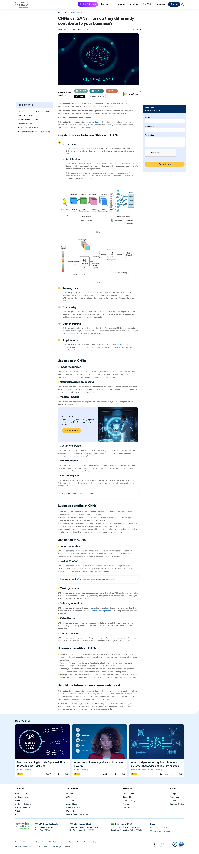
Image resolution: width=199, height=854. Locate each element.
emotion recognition (114, 372)
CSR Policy (53, 842)
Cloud (17, 811)
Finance (126, 804)
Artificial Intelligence (139, 770)
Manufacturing (129, 800)
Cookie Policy (41, 842)
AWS (68, 797)
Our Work (147, 4)
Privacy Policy (28, 842)
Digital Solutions (88, 4)
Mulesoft (70, 811)
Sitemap (96, 842)
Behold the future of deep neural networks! (34, 132)
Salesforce (70, 800)
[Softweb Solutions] (22, 826)
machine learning (91, 122)
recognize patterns (87, 148)
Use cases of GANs (25, 124)
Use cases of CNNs (25, 115)
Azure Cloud (71, 804)
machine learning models (101, 611)
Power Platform (73, 807)
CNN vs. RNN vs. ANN (82, 493)
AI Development (22, 797)
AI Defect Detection (23, 804)
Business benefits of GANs (28, 128)
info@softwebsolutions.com (163, 831)
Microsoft (70, 794)
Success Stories (177, 804)
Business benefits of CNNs (28, 120)
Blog (65, 12)
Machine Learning (76, 12)
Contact (174, 4)
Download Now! (71, 430)
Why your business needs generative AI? (96, 579)
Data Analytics (21, 794)
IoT (16, 814)
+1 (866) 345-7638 (160, 827)
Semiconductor (129, 794)
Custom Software (22, 807)
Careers (173, 800)
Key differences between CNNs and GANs (34, 111)
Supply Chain (128, 797)
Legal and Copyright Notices (79, 842)
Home (17, 842)
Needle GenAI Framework (77, 814)
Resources (174, 797)
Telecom (126, 807)
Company (174, 794)
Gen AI (18, 800)
